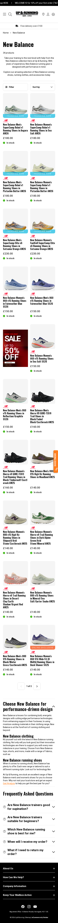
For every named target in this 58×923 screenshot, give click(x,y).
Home (6, 33)
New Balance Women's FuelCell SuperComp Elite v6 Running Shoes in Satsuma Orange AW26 (42, 244)
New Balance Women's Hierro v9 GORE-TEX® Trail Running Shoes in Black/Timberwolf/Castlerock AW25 (15, 477)
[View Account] (48, 14)
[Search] (10, 14)
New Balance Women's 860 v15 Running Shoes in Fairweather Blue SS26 (14, 302)
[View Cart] (53, 14)
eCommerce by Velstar (40, 917)
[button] (29, 706)
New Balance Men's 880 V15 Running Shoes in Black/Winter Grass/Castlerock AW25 (15, 660)
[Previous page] (21, 686)
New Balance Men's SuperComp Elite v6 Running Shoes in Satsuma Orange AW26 (14, 244)
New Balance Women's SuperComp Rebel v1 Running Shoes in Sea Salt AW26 (41, 129)
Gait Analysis (9, 783)
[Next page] (36, 686)
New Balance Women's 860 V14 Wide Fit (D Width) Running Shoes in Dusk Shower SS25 (42, 660)
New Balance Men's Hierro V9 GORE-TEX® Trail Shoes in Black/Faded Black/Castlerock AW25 (42, 416)
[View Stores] (43, 14)
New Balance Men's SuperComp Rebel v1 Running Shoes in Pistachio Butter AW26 (14, 186)
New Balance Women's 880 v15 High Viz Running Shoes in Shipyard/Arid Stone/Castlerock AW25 (15, 537)
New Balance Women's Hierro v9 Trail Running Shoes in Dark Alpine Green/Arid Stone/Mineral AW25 (41, 537)
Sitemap (28, 917)
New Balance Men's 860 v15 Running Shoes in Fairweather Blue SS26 (41, 300)
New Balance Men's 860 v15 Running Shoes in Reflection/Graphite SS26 (14, 415)
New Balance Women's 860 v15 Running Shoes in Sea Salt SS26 (42, 358)
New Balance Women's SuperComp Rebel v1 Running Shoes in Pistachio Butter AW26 (41, 186)
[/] (27, 14)
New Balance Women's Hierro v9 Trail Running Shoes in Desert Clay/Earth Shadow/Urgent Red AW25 (14, 600)
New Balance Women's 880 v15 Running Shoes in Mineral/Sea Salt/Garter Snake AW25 (42, 597)
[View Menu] (4, 14)
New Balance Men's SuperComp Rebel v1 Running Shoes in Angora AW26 (15, 129)
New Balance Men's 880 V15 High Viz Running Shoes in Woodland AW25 (42, 474)
